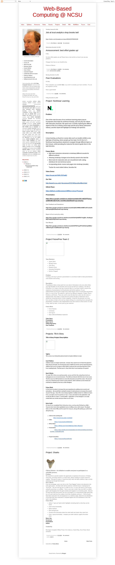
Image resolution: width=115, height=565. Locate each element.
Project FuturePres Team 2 (57, 239)
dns (27, 115)
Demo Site (49, 518)
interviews (34, 128)
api (39, 106)
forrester (38, 120)
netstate (24, 135)
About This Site (27, 64)
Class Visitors (27, 70)
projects (51, 536)
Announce (37, 24)
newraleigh (28, 135)
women (38, 154)
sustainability (37, 146)
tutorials (24, 149)
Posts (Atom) (55, 543)
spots (23, 146)
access (24, 101)
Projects (57, 24)
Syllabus (29, 24)
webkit (28, 154)
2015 (25, 170)
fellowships (38, 118)
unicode (33, 149)
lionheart (28, 131)
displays (24, 115)
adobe (39, 101)
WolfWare (76, 24)
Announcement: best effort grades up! (62, 50)
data (26, 113)
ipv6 (26, 129)
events (32, 117)
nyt (23, 137)
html (23, 126)
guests (38, 123)
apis (23, 107)
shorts (23, 144)
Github (48, 523)
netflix (39, 134)
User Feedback (50, 325)
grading (58, 70)
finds (24, 120)
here (63, 84)
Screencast (49, 520)
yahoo (35, 155)
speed (39, 144)
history (31, 125)
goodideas (38, 122)
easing (30, 115)
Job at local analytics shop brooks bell (62, 32)
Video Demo (49, 318)
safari (33, 143)
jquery (37, 129)
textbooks (35, 148)
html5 (26, 126)
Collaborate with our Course (31, 73)
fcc (34, 118)
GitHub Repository (51, 323)
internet (29, 128)
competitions (25, 112)
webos (31, 154)
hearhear (27, 125)
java (32, 129)
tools (39, 148)
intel (39, 126)
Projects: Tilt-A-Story (55, 334)
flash (35, 120)
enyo (39, 115)
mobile (27, 132)
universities (38, 149)
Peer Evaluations (53, 78)
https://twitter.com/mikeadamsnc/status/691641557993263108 (62, 39)
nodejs (39, 135)
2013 (25, 174)
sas (35, 143)
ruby (26, 143)
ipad (23, 129)
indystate (36, 126)
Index (22, 24)
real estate (37, 140)
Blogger (64, 553)
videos (39, 151)
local (32, 131)
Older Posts (89, 541)
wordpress (24, 155)
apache (37, 106)
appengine (27, 107)
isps (28, 129)
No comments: (66, 43)
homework (36, 125)
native (33, 134)
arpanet (38, 107)
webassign (24, 154)
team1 (28, 148)
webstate (35, 154)
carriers (29, 110)
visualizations (31, 152)
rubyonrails (29, 143)
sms (32, 144)
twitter (28, 149)
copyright (30, 112)
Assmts (50, 24)
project (28, 139)
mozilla (38, 132)
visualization (25, 152)
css (38, 112)
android (38, 102)
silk (26, 144)
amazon (29, 102)
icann (30, 126)
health (23, 125)
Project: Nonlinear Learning (57, 101)
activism (35, 101)
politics (38, 137)
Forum (83, 24)
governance (29, 123)
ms (23, 134)
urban (23, 151)
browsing (24, 110)
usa (28, 151)
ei (37, 115)
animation (24, 104)
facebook (30, 118)
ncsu (36, 134)
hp (39, 125)
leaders (24, 131)
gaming (27, 122)
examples (37, 117)
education (34, 115)
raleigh (27, 140)
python (37, 138)
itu (30, 129)
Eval (89, 24)
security (38, 143)
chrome (38, 110)
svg (23, 148)
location (35, 131)
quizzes (24, 140)
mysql (29, 134)
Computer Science (27, 85)
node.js (35, 135)
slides (29, 144)
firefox (28, 120)
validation (35, 151)
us (26, 151)
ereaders (24, 117)
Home (65, 541)
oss (31, 137)
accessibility (29, 101)
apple (31, 107)
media (39, 131)
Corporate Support (28, 71)
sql (26, 146)
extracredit (24, 118)
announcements (28, 106)
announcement (53, 70)
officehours (27, 137)
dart (23, 113)
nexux (32, 135)
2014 (25, 172)
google (24, 123)
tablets (25, 148)
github (33, 122)
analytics (34, 102)
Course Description (28, 60)
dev (35, 113)
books (33, 109)
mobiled (30, 132)
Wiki (69, 24)
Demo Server (49, 322)
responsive (32, 142)
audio (23, 109)
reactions (32, 140)
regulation (28, 142)
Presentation (49, 320)
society (35, 144)
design (31, 113)
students (32, 146)
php (36, 137)
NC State (36, 83)
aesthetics (24, 102)
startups (29, 146)
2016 (25, 162)
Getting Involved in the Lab (30, 79)
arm (36, 107)
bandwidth (28, 109)
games (23, 122)
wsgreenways (30, 155)
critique (34, 112)
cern (34, 110)
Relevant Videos (28, 66)
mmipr (23, 132)
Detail (64, 24)
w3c (39, 152)
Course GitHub (27, 68)
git (30, 122)
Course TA (26, 62)
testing (31, 148)
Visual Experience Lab (29, 77)
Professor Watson (28, 75)
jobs (35, 129)
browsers (38, 109)
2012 (25, 176)
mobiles (34, 132)
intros (38, 128)
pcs (33, 137)
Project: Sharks (52, 452)
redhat (23, 142)
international (25, 128)
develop (38, 113)
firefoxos (32, 120)
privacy (23, 138)
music (26, 134)
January (27, 163)
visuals (35, 152)
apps (34, 107)
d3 (39, 112)
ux (31, 151)
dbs (28, 113)
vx (38, 152)
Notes (44, 24)
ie (32, 126)
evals (28, 117)
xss (33, 155)
